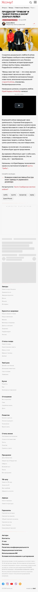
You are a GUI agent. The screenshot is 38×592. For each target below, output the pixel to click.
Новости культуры (7, 503)
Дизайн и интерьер (8, 365)
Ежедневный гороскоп (9, 528)
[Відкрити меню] (35, 2)
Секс (3, 402)
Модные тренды (7, 353)
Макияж (4, 319)
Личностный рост (7, 421)
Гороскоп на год (7, 522)
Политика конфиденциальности (15, 547)
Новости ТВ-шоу (7, 482)
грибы (5, 195)
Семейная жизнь (7, 405)
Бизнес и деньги (7, 418)
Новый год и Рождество (9, 461)
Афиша (5, 498)
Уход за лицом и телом (9, 313)
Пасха (4, 469)
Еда (3, 387)
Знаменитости (6, 292)
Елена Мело (10, 23)
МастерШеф (6, 488)
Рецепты (5, 384)
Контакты (6, 538)
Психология (5, 424)
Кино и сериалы (7, 500)
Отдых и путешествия (9, 439)
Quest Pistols (7, 198)
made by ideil (31, 588)
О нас (4, 541)
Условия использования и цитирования (18, 556)
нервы (32, 195)
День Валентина (7, 458)
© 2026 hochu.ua (7, 588)
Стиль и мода (7, 341)
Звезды (5, 287)
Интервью (5, 304)
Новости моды (6, 344)
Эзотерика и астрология (9, 436)
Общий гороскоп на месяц (10, 519)
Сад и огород (6, 371)
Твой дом (6, 363)
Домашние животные (8, 368)
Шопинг (4, 356)
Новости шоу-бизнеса (10, 20)
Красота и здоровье (10, 311)
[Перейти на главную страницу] (7, 2)
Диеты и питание (7, 325)
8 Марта (4, 464)
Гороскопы (6, 510)
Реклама (5, 544)
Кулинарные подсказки (9, 390)
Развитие (6, 415)
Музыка (4, 301)
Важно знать (6, 427)
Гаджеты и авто (7, 448)
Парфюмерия (6, 331)
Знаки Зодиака (6, 525)
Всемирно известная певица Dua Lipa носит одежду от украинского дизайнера (19, 180)
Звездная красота (7, 295)
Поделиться (34, 24)
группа (13, 195)
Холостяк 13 (5, 485)
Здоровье (5, 328)
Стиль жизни (7, 434)
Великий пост (6, 467)
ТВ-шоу (5, 479)
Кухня (4, 381)
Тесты (4, 442)
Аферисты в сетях (7, 491)
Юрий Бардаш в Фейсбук (11, 91)
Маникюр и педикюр (8, 322)
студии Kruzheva (8, 82)
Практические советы (9, 347)
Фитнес (4, 334)
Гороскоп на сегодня (8, 513)
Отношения (6, 397)
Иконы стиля (6, 350)
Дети (3, 408)
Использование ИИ (9, 553)
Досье (4, 298)
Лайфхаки (5, 374)
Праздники (6, 455)
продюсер (22, 195)
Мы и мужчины (6, 399)
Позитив (4, 445)
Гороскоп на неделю (8, 516)
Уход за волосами (7, 316)
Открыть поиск (30, 2)
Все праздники (6, 472)
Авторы (5, 535)
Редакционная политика (12, 550)
